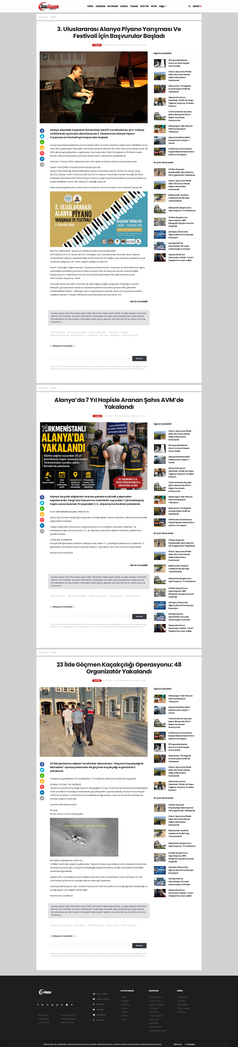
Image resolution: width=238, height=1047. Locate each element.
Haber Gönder (67, 1022)
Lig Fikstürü (155, 1012)
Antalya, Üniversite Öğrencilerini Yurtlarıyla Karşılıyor (180, 234)
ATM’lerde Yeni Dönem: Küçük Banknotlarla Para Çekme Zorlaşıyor (181, 151)
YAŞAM (134, 6)
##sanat (104, 335)
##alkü (124, 332)
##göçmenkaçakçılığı (60, 925)
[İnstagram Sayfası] (49, 1004)
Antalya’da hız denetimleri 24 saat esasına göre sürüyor (179, 246)
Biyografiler (183, 1004)
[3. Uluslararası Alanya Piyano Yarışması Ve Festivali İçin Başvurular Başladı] (94, 87)
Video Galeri (102, 999)
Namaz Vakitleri (157, 1004)
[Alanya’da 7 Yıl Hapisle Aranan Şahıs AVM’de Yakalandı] (94, 456)
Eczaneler (154, 1008)
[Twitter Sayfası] (44, 1004)
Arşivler (100, 1009)
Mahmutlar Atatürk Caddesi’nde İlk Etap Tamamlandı (178, 198)
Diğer (162, 6)
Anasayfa (43, 17)
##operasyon (112, 925)
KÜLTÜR (144, 6)
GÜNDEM (100, 6)
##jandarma (79, 925)
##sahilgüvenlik (95, 925)
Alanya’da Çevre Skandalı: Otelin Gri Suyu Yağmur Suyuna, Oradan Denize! (181, 101)
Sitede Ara (182, 997)
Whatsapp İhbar (68, 1018)
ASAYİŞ (53, 652)
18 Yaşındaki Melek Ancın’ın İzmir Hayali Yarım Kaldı (178, 63)
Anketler (181, 1001)
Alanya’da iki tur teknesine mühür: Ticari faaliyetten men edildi (180, 257)
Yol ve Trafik (155, 1001)
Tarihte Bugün (156, 1015)
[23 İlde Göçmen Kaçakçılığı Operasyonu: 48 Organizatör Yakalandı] (94, 721)
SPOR (154, 6)
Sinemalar (154, 1019)
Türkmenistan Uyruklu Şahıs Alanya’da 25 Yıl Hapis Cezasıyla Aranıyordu (180, 116)
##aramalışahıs (132, 596)
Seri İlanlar (154, 1023)
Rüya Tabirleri (184, 1008)
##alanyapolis (116, 596)
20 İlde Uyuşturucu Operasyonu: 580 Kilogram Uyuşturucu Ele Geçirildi (181, 221)
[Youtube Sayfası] (53, 1004)
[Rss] (63, 1004)
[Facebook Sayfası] (39, 1004)
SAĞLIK (124, 6)
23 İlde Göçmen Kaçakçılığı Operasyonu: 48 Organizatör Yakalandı (181, 172)
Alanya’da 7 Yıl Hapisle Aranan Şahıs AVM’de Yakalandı (179, 89)
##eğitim (115, 335)
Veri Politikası (43, 1022)
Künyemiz (101, 1014)
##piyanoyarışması (59, 335)
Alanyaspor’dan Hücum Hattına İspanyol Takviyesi (180, 129)
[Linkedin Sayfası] (58, 1004)
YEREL (90, 6)
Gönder (139, 358)
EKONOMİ (113, 6)
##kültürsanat (78, 335)
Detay (178, 1044)
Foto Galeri (102, 993)
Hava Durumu (156, 997)
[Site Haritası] (68, 1004)
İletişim (99, 1020)
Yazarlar (100, 1004)
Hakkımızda (43, 1015)
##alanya (114, 332)
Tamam (191, 1044)
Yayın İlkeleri (43, 1018)
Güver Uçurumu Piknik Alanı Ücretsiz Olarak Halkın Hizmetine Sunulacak (179, 76)
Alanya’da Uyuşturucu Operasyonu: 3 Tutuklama (181, 209)
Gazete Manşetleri (158, 1030)
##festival (92, 335)
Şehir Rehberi (156, 1027)
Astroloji (181, 1012)
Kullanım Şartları (68, 1015)
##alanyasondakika (77, 332)
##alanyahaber (58, 332)
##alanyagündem (98, 332)
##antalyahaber (130, 335)
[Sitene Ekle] (73, 1004)
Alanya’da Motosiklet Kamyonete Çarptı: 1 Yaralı (179, 140)
